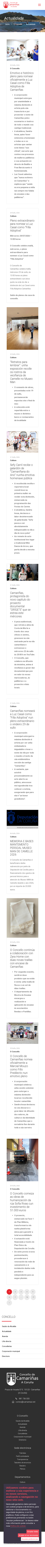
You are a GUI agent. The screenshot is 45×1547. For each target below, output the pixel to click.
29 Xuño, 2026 (15, 1048)
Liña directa (6, 1341)
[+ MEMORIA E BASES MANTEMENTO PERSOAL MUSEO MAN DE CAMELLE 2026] (22, 819)
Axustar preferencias (30, 1539)
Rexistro (22, 1466)
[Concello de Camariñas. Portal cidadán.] (11, 5)
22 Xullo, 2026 (15, 354)
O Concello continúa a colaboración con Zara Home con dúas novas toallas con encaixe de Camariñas (22, 958)
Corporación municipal (11, 1351)
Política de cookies (18, 1526)
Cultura (13, 216)
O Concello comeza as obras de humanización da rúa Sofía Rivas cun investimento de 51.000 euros (22, 1202)
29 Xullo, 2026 (15, 213)
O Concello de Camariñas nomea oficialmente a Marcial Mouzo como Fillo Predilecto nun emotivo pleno (21, 1066)
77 (33, 1297)
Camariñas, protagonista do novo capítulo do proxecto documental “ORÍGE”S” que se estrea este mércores (20, 604)
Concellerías (7, 1346)
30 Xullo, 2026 (15, 65)
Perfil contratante (22, 1456)
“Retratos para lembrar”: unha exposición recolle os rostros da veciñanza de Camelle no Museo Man (21, 372)
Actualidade (6, 1331)
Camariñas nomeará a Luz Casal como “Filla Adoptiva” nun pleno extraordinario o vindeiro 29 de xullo (22, 719)
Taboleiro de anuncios (22, 1463)
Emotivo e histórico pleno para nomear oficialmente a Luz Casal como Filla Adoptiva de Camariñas (22, 81)
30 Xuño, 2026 (15, 942)
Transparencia (22, 1459)
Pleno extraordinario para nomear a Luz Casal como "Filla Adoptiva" (22, 225)
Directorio (6, 1356)
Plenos (22, 1469)
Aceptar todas (32, 1531)
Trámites (22, 1453)
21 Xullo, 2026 (15, 457)
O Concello (15, 68)
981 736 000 (24, 1398)
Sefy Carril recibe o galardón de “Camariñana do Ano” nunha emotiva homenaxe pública (22, 471)
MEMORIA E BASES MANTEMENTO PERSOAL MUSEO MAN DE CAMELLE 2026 (21, 848)
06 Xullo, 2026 (15, 833)
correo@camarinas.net (25, 1402)
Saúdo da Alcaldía (9, 1326)
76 (27, 1297)
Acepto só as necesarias (28, 1535)
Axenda (5, 1336)
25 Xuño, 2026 (15, 1186)
